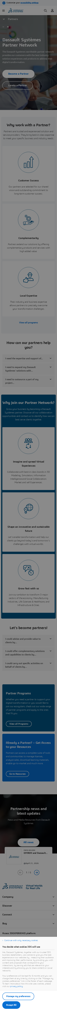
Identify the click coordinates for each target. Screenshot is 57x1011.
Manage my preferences (18, 996)
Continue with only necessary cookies (21, 940)
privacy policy (16, 986)
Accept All (11, 1005)
